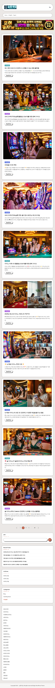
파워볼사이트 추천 (10, 165)
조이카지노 (5, 611)
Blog (4, 594)
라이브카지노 (6, 664)
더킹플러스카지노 (7, 614)
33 (34, 527)
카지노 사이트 (6, 650)
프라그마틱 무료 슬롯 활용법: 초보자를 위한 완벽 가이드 (22, 116)
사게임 (4, 667)
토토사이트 (5, 609)
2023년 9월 (6, 581)
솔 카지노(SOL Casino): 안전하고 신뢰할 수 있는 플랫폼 (22, 511)
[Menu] (50, 7)
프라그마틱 (5, 647)
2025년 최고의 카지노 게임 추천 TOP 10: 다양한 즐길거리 (16, 552)
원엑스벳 (5, 678)
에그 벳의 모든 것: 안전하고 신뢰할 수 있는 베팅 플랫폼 (22, 68)
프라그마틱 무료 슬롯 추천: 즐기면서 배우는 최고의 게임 (22, 215)
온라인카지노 (6, 656)
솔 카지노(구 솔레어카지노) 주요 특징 (18, 461)
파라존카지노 (6, 634)
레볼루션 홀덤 (6, 661)
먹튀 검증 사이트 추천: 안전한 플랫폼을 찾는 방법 (14, 558)
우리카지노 (5, 625)
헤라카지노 (5, 639)
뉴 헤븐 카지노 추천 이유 (14, 364)
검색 (4, 534)
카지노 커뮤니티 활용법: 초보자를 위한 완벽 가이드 (21, 263)
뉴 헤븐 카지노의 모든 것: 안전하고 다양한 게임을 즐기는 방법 (24, 412)
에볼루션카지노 (6, 636)
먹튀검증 (5, 675)
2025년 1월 (5, 578)
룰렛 (4, 672)
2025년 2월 (6, 575)
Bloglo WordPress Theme (38, 685)
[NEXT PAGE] (38, 528)
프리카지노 (5, 617)
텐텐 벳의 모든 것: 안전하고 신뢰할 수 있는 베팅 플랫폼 (15, 564)
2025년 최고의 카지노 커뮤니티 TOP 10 (17, 314)
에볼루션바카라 (6, 628)
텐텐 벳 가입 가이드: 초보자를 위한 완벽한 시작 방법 (14, 561)
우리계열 (5, 631)
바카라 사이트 (6, 653)
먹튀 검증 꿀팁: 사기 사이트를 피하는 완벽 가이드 (14, 555)
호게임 (4, 622)
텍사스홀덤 (5, 645)
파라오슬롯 (5, 642)
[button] (16, 528)
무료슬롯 (7, 65)
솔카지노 (5, 620)
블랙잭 (4, 670)
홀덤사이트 (5, 658)
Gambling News (7, 596)
